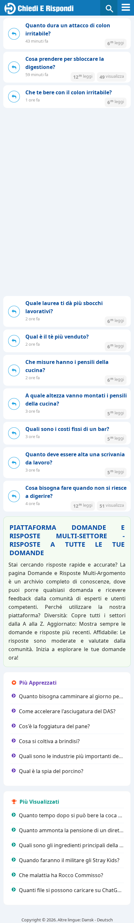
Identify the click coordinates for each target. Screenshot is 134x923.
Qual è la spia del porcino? (51, 771)
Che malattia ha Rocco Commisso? (61, 875)
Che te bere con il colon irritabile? (68, 92)
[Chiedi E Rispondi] (67, 8)
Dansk (88, 920)
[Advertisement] (67, 178)
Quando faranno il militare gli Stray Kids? (69, 860)
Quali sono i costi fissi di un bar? (67, 429)
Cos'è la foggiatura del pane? (54, 726)
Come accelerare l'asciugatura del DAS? (67, 711)
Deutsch (105, 920)
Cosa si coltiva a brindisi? (49, 741)
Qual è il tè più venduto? (57, 336)
